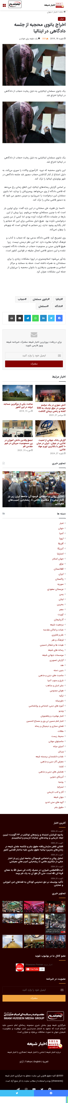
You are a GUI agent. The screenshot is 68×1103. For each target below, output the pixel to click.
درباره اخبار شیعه (53, 1052)
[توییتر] (51, 318)
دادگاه (58, 306)
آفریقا (61, 543)
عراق (61, 564)
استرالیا (60, 787)
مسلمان (42, 306)
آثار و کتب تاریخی (55, 792)
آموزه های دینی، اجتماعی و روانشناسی (46, 706)
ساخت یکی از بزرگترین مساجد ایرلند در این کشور (18, 405)
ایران (61, 574)
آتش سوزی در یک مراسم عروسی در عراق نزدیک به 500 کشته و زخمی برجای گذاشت (51, 408)
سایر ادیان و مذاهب (55, 685)
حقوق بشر (59, 807)
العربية (45, 1061)
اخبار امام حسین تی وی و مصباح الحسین (45, 721)
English (37, 1061)
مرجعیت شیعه (57, 625)
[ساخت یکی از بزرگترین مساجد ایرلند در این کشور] (17, 393)
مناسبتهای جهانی (56, 741)
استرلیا (60, 554)
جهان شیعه (59, 797)
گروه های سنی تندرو (54, 802)
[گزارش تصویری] (55, 924)
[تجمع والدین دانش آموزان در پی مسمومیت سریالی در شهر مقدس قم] (17, 428)
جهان (49, 12)
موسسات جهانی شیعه (53, 655)
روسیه (61, 782)
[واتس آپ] (35, 318)
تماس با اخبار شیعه (36, 1052)
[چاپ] (11, 318)
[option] (34, 489)
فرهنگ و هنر (58, 640)
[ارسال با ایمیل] (19, 318)
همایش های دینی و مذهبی (51, 772)
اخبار (55, 12)
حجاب (21, 299)
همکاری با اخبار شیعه (16, 1052)
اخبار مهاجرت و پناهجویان (52, 716)
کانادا (61, 766)
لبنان (61, 599)
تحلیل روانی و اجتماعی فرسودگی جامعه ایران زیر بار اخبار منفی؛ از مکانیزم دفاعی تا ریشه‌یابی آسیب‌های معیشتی (36, 500)
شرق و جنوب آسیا (56, 680)
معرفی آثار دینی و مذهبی (52, 761)
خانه (61, 12)
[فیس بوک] (59, 318)
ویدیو (61, 711)
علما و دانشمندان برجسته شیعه (50, 756)
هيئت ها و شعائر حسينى (52, 645)
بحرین (60, 604)
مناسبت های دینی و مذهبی (51, 675)
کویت (61, 614)
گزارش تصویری (57, 660)
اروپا (61, 538)
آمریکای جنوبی (57, 777)
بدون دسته (59, 670)
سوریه (60, 584)
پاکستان (59, 579)
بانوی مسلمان (40, 299)
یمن (61, 594)
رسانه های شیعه (56, 650)
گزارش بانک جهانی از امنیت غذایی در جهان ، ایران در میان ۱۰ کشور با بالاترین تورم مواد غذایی (51, 444)
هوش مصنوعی (57, 690)
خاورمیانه (59, 701)
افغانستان (59, 569)
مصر (61, 609)
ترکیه (61, 695)
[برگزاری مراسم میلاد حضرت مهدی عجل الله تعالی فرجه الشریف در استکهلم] (34, 906)
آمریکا (60, 548)
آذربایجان (59, 619)
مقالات (61, 731)
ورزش (61, 751)
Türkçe (28, 1061)
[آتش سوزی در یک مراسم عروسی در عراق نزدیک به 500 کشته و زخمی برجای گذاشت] (50, 393)
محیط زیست (57, 736)
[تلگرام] (27, 318)
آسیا (61, 533)
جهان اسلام (58, 559)
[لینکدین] (43, 318)
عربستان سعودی (55, 589)
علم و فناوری (58, 635)
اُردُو (21, 1061)
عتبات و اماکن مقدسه (53, 630)
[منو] (4, 6)
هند (62, 665)
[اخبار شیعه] (52, 5)
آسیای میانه (58, 746)
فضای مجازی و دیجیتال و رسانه (49, 726)
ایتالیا (58, 299)
